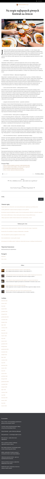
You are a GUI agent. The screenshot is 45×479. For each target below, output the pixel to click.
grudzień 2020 (4, 376)
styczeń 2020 (4, 405)
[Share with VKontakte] (43, 174)
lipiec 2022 (3, 325)
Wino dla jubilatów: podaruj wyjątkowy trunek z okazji (13, 234)
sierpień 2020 (4, 386)
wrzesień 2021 (4, 351)
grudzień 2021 (4, 343)
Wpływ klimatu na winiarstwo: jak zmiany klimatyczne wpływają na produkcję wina (19, 206)
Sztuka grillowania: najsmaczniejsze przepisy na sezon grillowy (15, 209)
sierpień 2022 (4, 322)
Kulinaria (3, 256)
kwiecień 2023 (4, 300)
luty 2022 (3, 338)
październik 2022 (5, 316)
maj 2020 (3, 395)
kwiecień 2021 (4, 365)
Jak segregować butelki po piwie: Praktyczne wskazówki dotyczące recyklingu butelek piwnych (21, 241)
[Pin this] (41, 174)
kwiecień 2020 (4, 397)
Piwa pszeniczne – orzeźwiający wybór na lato (11, 434)
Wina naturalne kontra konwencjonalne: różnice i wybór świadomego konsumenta (24, 274)
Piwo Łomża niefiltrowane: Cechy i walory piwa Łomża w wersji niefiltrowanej (18, 215)
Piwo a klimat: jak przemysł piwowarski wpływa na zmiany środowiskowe (22, 280)
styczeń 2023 (4, 308)
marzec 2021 (4, 368)
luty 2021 (3, 370)
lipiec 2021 (3, 357)
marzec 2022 (4, 335)
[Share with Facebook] (35, 174)
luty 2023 (3, 306)
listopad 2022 (4, 314)
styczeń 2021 (4, 373)
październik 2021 (5, 349)
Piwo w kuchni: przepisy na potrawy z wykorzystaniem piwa (17, 165)
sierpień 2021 (4, 354)
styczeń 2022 (4, 341)
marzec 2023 (4, 303)
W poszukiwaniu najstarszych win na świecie (13, 168)
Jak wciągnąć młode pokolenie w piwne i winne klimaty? (18, 269)
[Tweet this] (37, 174)
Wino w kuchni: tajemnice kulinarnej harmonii (14, 169)
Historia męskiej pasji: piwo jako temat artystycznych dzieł (18, 290)
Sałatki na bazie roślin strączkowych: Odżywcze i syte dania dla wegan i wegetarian (19, 228)
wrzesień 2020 (4, 384)
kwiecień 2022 (4, 333)
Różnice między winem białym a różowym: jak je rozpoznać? (17, 166)
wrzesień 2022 (4, 319)
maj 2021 (3, 362)
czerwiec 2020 (4, 392)
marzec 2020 (4, 400)
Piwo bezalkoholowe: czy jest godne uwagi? (10, 238)
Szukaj (2, 196)
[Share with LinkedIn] (40, 174)
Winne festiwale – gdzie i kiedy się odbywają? (11, 431)
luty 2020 (3, 403)
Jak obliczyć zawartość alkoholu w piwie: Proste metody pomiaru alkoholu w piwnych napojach (21, 212)
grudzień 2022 (4, 311)
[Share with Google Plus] (38, 174)
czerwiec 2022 (4, 327)
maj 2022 (3, 330)
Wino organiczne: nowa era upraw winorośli (15, 285)
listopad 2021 (4, 346)
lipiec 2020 (3, 389)
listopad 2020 (4, 378)
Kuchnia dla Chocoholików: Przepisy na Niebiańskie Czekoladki (14, 231)
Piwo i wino (22, 7)
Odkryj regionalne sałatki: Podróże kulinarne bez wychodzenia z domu (16, 217)
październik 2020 (5, 381)
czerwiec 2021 (4, 360)
